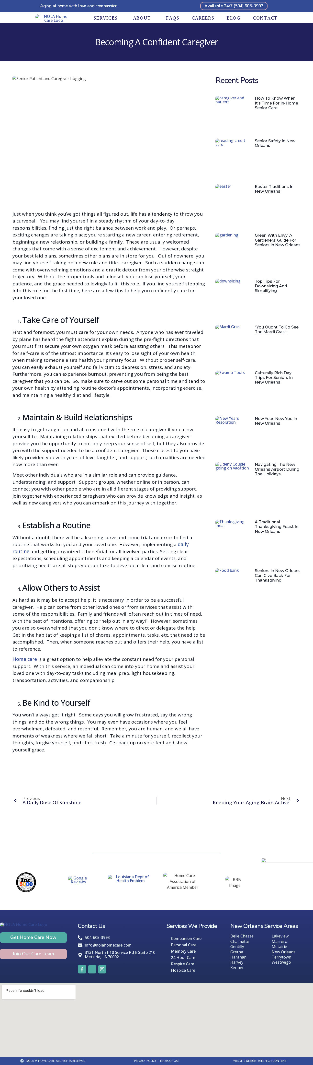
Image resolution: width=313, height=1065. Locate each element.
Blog (234, 18)
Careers (203, 18)
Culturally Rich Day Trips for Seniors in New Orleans (274, 378)
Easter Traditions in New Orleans (274, 189)
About (142, 18)
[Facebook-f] (82, 969)
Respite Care (182, 964)
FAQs (172, 18)
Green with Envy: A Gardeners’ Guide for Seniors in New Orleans (278, 240)
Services (106, 18)
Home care (24, 659)
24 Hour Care (183, 957)
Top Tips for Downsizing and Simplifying (271, 286)
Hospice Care (183, 970)
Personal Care (183, 945)
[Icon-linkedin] (92, 969)
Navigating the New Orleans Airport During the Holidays (277, 469)
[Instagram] (102, 969)
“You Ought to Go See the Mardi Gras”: (277, 329)
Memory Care (183, 951)
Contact (265, 18)
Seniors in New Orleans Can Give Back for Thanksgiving (278, 575)
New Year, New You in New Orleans (276, 421)
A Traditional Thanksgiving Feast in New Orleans (276, 527)
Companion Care (186, 938)
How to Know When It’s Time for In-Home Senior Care (276, 103)
